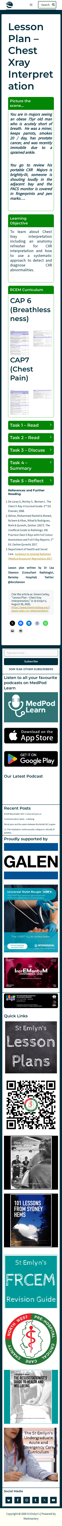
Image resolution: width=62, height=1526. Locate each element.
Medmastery (31, 1518)
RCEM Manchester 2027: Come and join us (22, 814)
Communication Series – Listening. (19, 819)
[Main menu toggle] (31, 5)
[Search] (53, 4)
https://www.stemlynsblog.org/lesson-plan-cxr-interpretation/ (30, 609)
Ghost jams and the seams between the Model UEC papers (29, 824)
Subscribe (31, 661)
